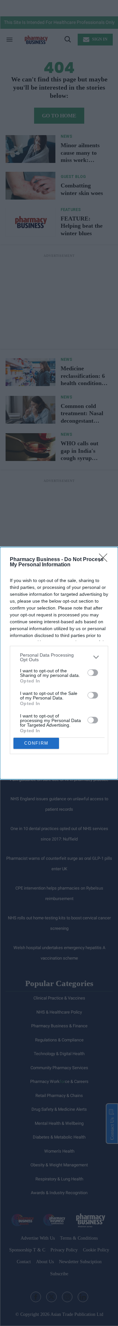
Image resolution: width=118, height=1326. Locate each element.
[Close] (105, 560)
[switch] (93, 672)
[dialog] (59, 663)
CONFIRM (36, 743)
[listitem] (59, 657)
